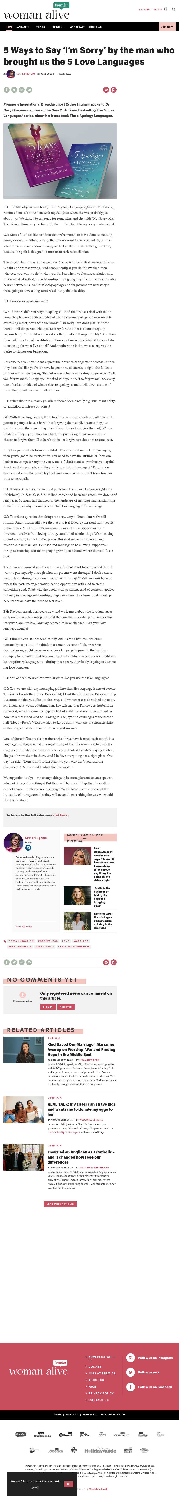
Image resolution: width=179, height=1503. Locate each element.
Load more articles (60, 1204)
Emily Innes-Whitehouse (94, 1167)
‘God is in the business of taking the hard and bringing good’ (102, 897)
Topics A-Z (72, 1414)
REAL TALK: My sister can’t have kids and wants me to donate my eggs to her (82, 1109)
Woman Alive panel (91, 1119)
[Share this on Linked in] (22, 90)
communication (21, 941)
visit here (60, 814)
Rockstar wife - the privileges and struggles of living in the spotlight (103, 921)
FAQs (92, 1386)
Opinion (55, 1097)
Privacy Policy (101, 1393)
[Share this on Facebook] (6, 90)
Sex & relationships (74, 946)
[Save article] (113, 90)
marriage (81, 941)
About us (96, 1380)
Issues (58, 1414)
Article (54, 1038)
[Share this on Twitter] (14, 90)
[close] (116, 82)
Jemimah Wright (89, 1060)
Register (144, 9)
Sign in (77, 82)
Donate (94, 1366)
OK (69, 1484)
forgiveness (48, 941)
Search (174, 9)
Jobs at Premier (101, 1373)
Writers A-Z (90, 1414)
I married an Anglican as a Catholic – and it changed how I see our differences (81, 1157)
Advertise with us (101, 1358)
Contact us (98, 1400)
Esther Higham (25, 73)
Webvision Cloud (98, 1489)
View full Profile (24, 926)
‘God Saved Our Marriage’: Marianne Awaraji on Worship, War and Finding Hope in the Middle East (82, 1049)
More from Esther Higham (85, 837)
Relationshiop (20, 946)
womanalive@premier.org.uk (64, 1132)
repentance (45, 946)
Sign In (158, 9)
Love (65, 941)
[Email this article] (29, 90)
